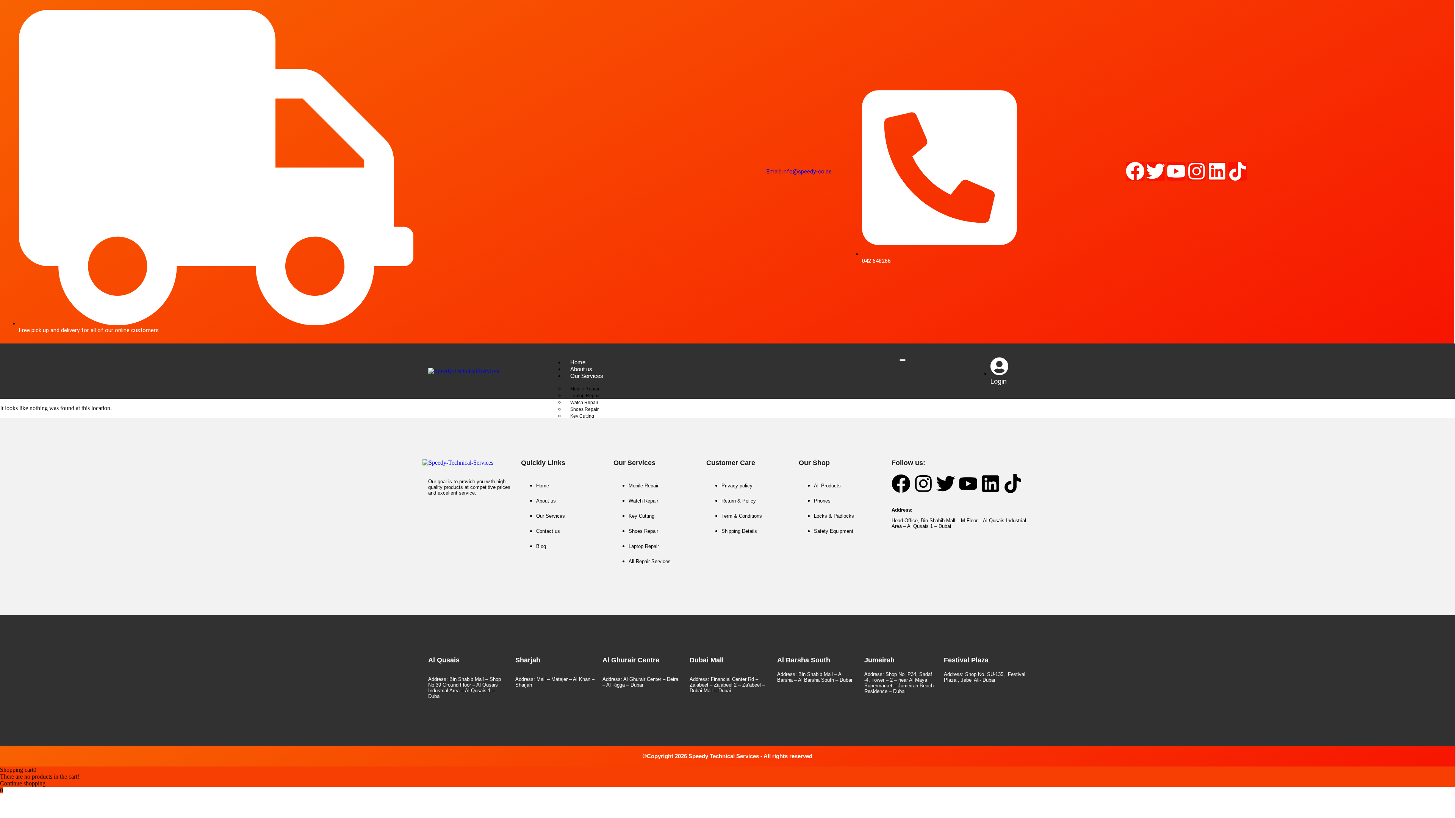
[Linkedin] (1217, 171)
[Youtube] (1176, 171)
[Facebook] (1135, 171)
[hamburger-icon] (903, 360)
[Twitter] (1155, 171)
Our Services (586, 376)
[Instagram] (1196, 171)
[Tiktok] (1237, 171)
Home (577, 362)
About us (581, 369)
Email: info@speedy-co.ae (799, 171)
